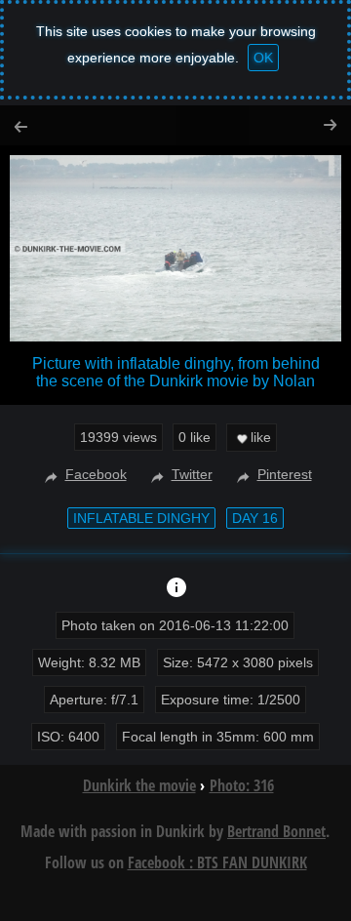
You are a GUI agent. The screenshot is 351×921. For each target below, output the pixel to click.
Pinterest (284, 474)
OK (263, 57)
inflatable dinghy (141, 518)
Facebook (96, 474)
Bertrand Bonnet (276, 831)
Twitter (192, 474)
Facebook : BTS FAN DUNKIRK (217, 862)
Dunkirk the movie (139, 785)
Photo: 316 (242, 785)
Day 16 (255, 518)
